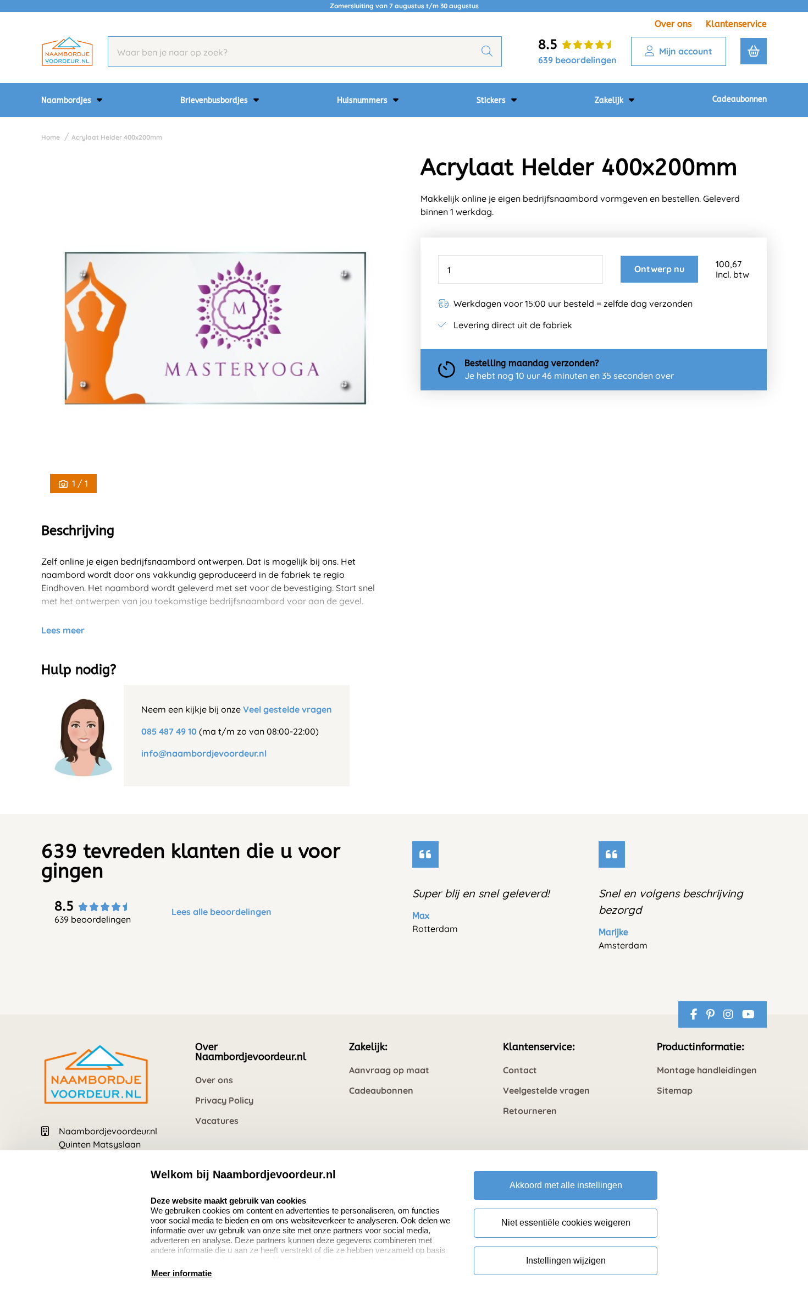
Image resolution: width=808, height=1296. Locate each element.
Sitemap (675, 1090)
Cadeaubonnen (739, 99)
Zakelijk (610, 100)
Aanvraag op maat (389, 1070)
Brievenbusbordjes (215, 100)
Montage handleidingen (707, 1070)
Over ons (673, 24)
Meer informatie (181, 1273)
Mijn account (685, 51)
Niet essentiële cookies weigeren (565, 1222)
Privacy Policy (224, 1100)
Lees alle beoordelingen (221, 912)
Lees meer (63, 630)
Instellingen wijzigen (566, 1260)
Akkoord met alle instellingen (566, 1185)
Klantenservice (736, 24)
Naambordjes (67, 100)
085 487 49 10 (169, 731)
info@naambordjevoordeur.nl (204, 753)
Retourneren (530, 1111)
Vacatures (217, 1121)
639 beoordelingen (577, 59)
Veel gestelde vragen (287, 709)
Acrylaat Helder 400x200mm (116, 137)
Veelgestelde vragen (546, 1090)
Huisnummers (363, 100)
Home (50, 137)
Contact (520, 1070)
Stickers (492, 100)
